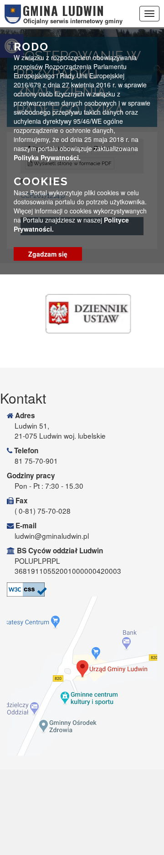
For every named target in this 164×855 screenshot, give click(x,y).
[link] (82, 589)
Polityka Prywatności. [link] (47, 157)
